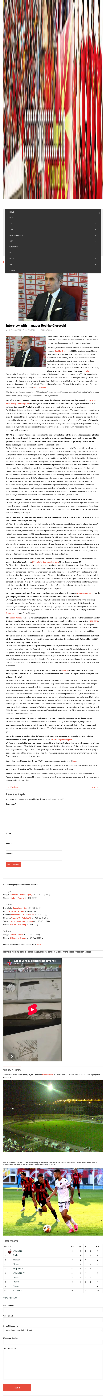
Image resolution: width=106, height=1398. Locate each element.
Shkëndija (17, 1251)
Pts (72, 1246)
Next (94, 787)
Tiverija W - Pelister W (21, 917)
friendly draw (47, 1074)
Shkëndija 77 (19, 1273)
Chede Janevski (12, 613)
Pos (5, 1246)
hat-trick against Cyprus (61, 739)
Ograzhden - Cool (20, 907)
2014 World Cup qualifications (45, 561)
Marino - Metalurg (18, 924)
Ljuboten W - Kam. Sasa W (21, 921)
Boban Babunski (84, 593)
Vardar (16, 1277)
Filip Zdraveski (15, 330)
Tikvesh (16, 1259)
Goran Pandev (16, 617)
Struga (16, 1264)
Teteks (86, 370)
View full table (10, 1297)
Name (9, 833)
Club (9, 1246)
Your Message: (9, 1348)
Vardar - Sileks (16, 934)
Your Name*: (8, 1305)
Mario (65, 670)
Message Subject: (11, 1338)
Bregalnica (18, 1268)
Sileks (15, 1255)
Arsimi (16, 1281)
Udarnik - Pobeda (16, 911)
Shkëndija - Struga (18, 937)
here (39, 944)
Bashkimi (17, 1290)
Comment (11, 803)
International (46, 330)
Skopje (16, 1286)
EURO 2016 (93, 621)
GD (97, 1246)
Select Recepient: (11, 1325)
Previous (14, 787)
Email (9, 843)
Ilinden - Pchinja (17, 897)
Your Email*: (8, 1315)
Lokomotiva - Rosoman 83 (22, 914)
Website (10, 853)
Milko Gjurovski (39, 387)
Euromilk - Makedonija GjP (21, 894)
